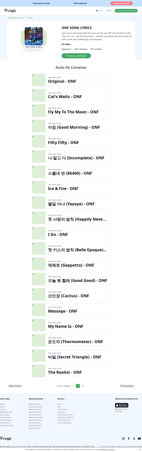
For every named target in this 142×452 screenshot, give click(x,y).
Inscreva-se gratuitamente (126, 11)
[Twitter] (134, 438)
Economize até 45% (121, 3)
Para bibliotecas (6, 420)
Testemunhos (5, 423)
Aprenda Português (36, 417)
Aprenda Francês (35, 409)
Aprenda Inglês (34, 404)
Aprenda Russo (34, 428)
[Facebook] (128, 438)
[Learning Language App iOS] (121, 405)
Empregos (61, 412)
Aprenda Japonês (35, 420)
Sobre (2, 404)
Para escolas (4, 415)
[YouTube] (139, 438)
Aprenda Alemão (35, 412)
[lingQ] (10, 10)
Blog (59, 407)
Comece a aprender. (76, 55)
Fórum (59, 404)
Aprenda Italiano (35, 415)
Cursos (30, 18)
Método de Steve (6, 412)
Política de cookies (135, 446)
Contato (3, 409)
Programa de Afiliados (65, 417)
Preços (2, 407)
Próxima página (126, 386)
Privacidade (111, 446)
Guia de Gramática (64, 423)
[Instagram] (123, 438)
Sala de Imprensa (64, 420)
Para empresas (5, 417)
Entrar (109, 11)
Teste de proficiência (65, 415)
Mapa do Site (122, 446)
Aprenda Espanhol (35, 407)
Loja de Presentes (6, 425)
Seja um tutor (62, 409)
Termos (103, 446)
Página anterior (15, 386)
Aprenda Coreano (16, 18)
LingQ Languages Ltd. (18, 446)
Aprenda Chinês (35, 423)
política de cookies (107, 449)
